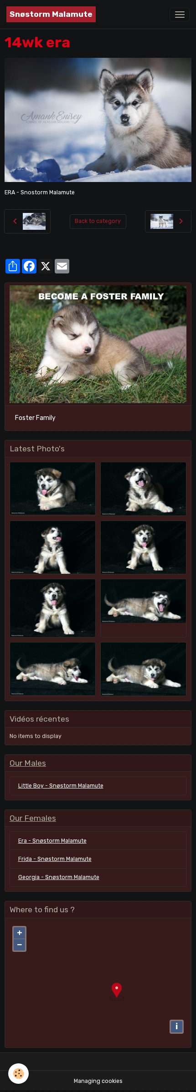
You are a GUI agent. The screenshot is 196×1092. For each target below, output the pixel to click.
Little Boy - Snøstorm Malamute (60, 786)
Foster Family (35, 418)
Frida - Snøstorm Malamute (55, 859)
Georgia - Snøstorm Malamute (58, 877)
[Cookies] (18, 1073)
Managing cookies (98, 1081)
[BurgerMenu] (180, 14)
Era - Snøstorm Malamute (52, 841)
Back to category (98, 221)
